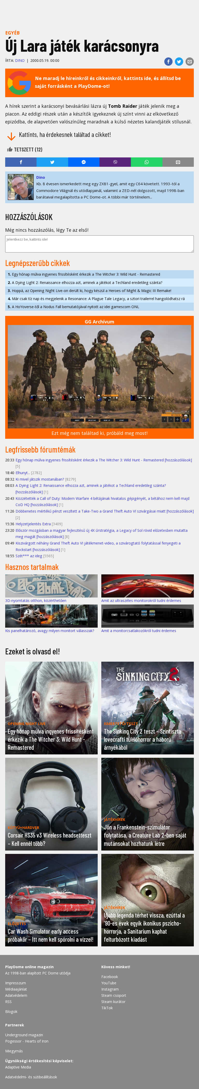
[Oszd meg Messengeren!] (84, 162)
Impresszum (15, 982)
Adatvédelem (16, 995)
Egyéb (12, 33)
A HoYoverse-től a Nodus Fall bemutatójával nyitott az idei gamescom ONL (73, 306)
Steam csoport (113, 995)
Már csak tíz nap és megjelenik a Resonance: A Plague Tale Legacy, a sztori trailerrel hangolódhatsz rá (96, 298)
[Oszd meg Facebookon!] (168, 61)
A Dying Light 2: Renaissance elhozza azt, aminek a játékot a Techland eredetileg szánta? (85, 282)
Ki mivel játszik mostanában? (40, 479)
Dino (20, 60)
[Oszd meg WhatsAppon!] (146, 162)
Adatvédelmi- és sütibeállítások (31, 1076)
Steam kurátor (113, 1001)
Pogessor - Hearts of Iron (26, 1041)
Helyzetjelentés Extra (33, 523)
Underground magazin (24, 1034)
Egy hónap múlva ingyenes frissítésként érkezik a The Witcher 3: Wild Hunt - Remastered (84, 274)
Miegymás (14, 1050)
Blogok (11, 1011)
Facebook (109, 976)
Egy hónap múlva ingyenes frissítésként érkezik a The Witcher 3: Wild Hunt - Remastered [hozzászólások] (104, 459)
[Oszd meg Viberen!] (115, 162)
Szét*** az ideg (29, 555)
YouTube (108, 982)
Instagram (110, 989)
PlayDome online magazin (29, 966)
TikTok (107, 1007)
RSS (8, 1001)
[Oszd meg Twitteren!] (179, 61)
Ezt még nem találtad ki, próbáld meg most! (99, 433)
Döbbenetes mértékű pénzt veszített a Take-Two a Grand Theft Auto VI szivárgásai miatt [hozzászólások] (105, 511)
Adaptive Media (18, 1067)
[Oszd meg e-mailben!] (190, 61)
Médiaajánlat (16, 989)
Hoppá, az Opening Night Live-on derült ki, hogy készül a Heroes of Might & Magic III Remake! (89, 290)
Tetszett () (27, 149)
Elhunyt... (23, 472)
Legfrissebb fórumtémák (40, 449)
